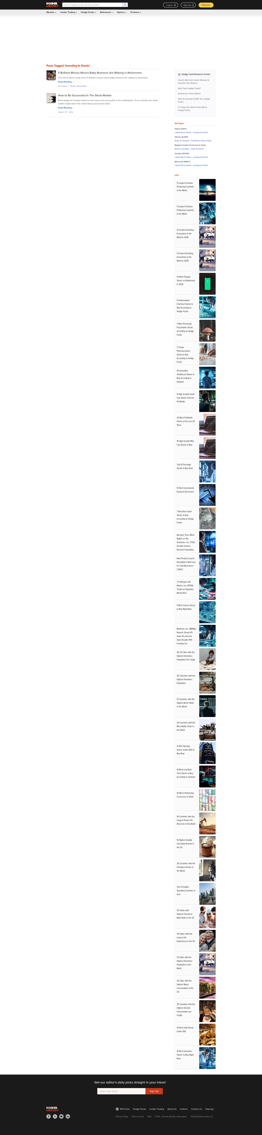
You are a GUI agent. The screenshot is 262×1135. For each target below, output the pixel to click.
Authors (184, 1109)
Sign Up (187, 5)
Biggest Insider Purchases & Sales (190, 145)
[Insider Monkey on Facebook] (49, 1116)
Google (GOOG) (182, 153)
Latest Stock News (183, 132)
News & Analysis (182, 140)
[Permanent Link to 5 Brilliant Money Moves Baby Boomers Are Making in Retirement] (51, 75)
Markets (50, 12)
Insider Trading (67, 12)
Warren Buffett (181, 136)
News (73, 86)
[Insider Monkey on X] (56, 1116)
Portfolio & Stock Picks (201, 140)
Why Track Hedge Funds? (189, 88)
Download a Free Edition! (189, 93)
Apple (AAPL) (181, 128)
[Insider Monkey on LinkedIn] (69, 1116)
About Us (172, 1109)
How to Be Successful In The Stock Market (84, 95)
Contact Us (196, 1109)
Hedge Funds (88, 12)
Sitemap (210, 1109)
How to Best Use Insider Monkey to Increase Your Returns (193, 82)
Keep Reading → (66, 81)
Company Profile (200, 132)
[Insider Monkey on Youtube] (62, 1116)
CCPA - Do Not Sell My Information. (171, 1116)
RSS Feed (124, 1109)
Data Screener (197, 148)
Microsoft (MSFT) (182, 161)
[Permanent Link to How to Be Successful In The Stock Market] (51, 97)
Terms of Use (138, 1116)
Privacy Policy (122, 1116)
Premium (206, 4)
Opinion (121, 12)
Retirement (105, 12)
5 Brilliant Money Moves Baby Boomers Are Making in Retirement (100, 73)
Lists (71, 112)
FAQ (149, 1116)
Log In (169, 5)
